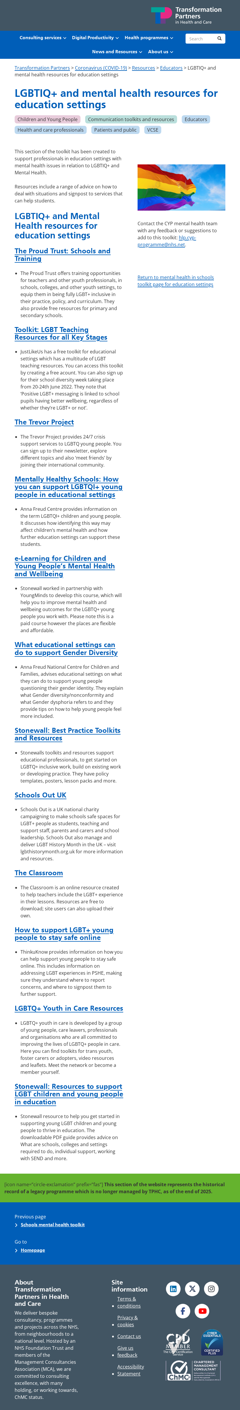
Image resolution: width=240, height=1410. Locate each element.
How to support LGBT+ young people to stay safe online (64, 934)
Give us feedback (127, 1351)
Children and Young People (48, 119)
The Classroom (39, 873)
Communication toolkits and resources (131, 119)
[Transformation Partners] (186, 15)
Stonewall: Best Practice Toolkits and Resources (68, 734)
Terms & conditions (129, 1302)
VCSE (152, 130)
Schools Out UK (40, 795)
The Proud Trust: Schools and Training (63, 255)
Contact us (129, 1336)
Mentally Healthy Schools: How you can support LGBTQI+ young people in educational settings (69, 487)
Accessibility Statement (130, 1370)
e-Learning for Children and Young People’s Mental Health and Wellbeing (65, 566)
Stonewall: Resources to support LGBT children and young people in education (69, 1094)
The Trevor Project (44, 422)
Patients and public (115, 130)
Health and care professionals (51, 130)
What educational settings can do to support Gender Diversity (66, 648)
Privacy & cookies (127, 1321)
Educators (196, 119)
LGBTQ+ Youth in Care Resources (69, 1008)
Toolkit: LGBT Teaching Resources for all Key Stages (61, 333)
